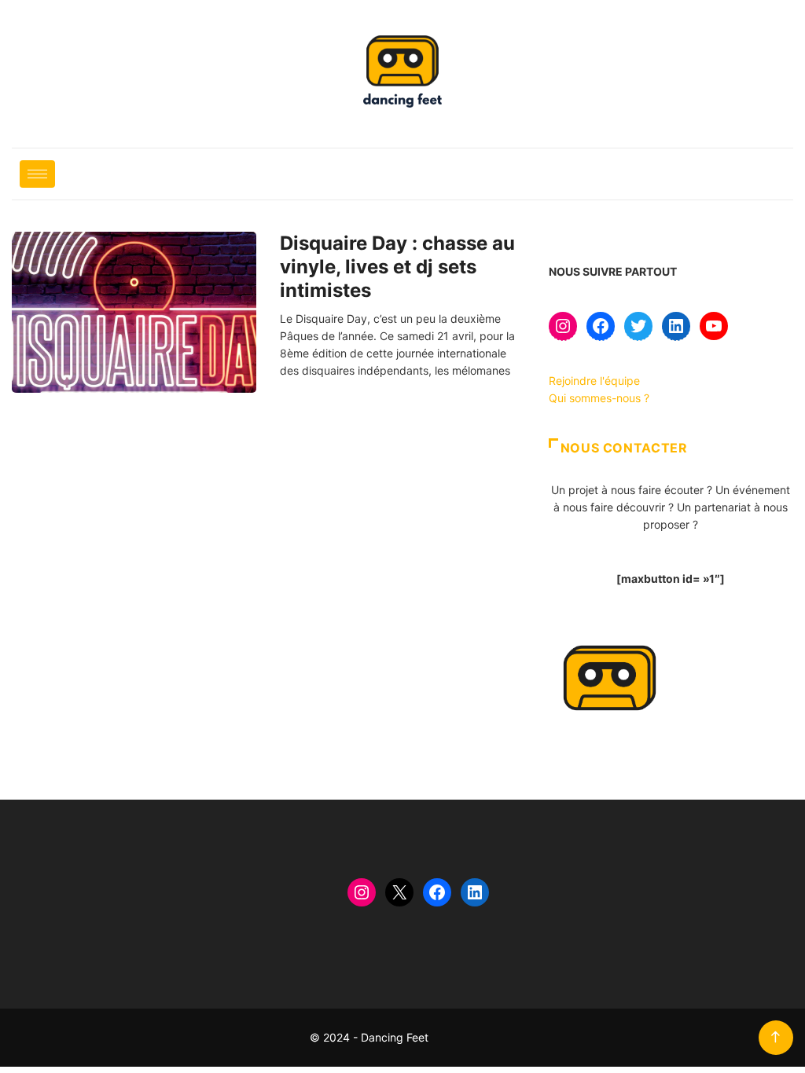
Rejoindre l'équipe (594, 380)
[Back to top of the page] (775, 1037)
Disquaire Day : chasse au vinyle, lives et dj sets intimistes (397, 267)
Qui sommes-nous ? (599, 398)
